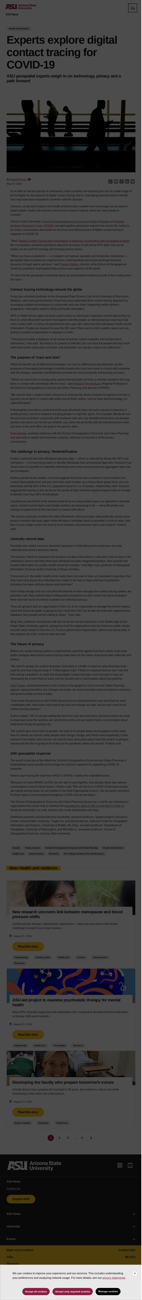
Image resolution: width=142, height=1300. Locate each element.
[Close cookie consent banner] (134, 1273)
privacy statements (113, 1277)
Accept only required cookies (72, 1291)
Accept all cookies (36, 1291)
